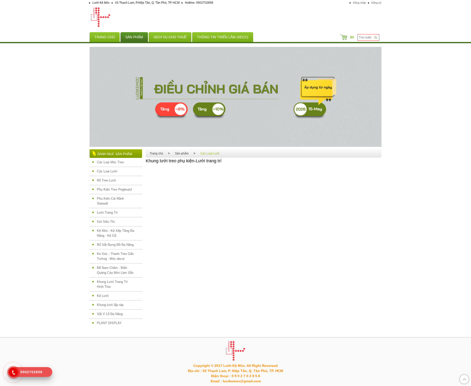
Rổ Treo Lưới (106, 180)
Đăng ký (376, 2)
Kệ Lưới (103, 296)
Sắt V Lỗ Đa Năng (110, 314)
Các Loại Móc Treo (110, 162)
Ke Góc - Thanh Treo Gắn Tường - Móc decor (115, 256)
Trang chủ (104, 37)
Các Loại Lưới (107, 171)
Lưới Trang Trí (107, 212)
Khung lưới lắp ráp (110, 305)
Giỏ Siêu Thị (106, 221)
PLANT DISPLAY (109, 323)
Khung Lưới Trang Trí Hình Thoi (112, 284)
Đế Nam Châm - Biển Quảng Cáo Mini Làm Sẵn (115, 270)
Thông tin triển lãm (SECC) (222, 37)
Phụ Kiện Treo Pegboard (114, 189)
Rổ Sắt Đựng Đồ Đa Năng (115, 245)
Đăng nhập (359, 2)
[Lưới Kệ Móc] (235, 18)
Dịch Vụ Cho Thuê (170, 37)
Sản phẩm (134, 37)
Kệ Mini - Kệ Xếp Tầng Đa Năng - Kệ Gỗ (115, 233)
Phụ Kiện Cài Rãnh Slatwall (110, 201)
